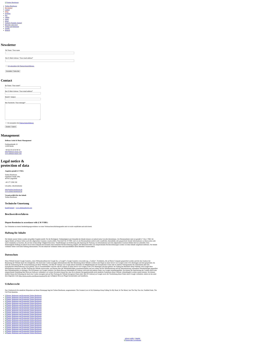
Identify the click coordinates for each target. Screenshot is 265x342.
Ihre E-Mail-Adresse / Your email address (19, 91)
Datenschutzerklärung (26, 123)
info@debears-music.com (13, 152)
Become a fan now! (11, 25)
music (7, 19)
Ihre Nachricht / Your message (15, 103)
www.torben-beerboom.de (13, 191)
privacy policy (129, 338)
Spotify (7, 28)
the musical (8, 8)
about (7, 21)
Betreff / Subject (10, 97)
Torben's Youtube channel (13, 23)
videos (7, 17)
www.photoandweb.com (24, 208)
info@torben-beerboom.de (13, 190)
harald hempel (9, 208)
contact (7, 10)
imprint (137, 338)
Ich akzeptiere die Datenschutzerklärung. (21, 66)
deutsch (7, 30)
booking (7, 13)
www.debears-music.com (13, 153)
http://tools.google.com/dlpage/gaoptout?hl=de (34, 276)
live (6, 15)
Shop (6, 12)
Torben (11, 6)
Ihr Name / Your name (12, 85)
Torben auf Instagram (12, 26)
